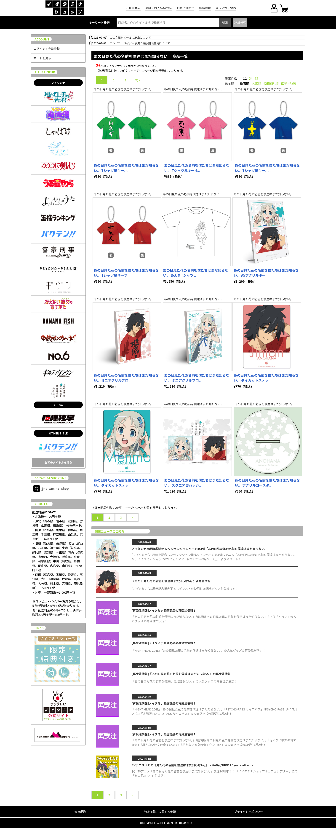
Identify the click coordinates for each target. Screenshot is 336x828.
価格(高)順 (271, 83)
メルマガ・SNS (225, 8)
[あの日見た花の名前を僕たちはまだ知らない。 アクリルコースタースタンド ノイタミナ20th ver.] (268, 441)
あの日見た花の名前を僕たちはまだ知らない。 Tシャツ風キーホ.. (126, 168)
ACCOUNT (42, 39)
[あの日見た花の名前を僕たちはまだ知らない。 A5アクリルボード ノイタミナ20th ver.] (267, 232)
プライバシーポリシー (248, 811)
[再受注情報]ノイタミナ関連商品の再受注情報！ (164, 610)
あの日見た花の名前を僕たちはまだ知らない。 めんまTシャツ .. (195, 273)
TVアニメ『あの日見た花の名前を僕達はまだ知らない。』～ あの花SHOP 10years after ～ (192, 765)
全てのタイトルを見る (58, 462)
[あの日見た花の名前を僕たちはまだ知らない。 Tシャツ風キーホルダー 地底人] (127, 232)
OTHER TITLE (58, 433)
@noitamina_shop (55, 488)
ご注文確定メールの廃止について (130, 37)
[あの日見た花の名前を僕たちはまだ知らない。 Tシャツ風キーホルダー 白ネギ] (127, 127)
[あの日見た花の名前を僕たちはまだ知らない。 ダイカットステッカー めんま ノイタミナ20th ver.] (127, 441)
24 (251, 78)
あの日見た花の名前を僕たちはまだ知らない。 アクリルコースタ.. (267, 483)
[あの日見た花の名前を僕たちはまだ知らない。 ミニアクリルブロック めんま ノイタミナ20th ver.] (197, 337)
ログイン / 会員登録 (46, 48)
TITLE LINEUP (45, 72)
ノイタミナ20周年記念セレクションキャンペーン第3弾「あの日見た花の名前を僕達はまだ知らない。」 (200, 549)
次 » (137, 80)
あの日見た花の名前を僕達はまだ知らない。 (123, 89)
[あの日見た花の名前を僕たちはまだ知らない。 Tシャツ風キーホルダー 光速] (268, 127)
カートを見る (42, 58)
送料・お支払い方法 (158, 8)
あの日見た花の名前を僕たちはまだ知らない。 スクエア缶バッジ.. (196, 483)
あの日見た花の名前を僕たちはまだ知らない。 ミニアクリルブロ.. (126, 378)
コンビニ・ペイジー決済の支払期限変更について (140, 43)
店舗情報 (205, 8)
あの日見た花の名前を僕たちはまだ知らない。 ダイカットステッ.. (266, 378)
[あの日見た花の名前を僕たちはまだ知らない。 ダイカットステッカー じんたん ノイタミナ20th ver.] (267, 337)
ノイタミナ (58, 83)
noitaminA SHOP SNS (50, 478)
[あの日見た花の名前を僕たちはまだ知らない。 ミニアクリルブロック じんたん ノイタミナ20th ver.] (127, 337)
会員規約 (80, 811)
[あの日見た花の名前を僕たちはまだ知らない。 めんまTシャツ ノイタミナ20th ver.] (196, 232)
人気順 (256, 83)
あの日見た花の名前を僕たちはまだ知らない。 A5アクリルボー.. (266, 273)
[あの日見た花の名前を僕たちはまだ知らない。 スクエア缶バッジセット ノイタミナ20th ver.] (197, 441)
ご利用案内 (133, 8)
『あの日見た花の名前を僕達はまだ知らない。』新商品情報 (171, 581)
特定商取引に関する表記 (160, 811)
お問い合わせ (185, 8)
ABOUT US (42, 504)
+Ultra (58, 405)
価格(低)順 (288, 83)
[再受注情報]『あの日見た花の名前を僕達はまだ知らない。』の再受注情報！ (183, 674)
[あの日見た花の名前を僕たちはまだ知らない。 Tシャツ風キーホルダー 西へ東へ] (197, 127)
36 (257, 78)
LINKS (39, 628)
